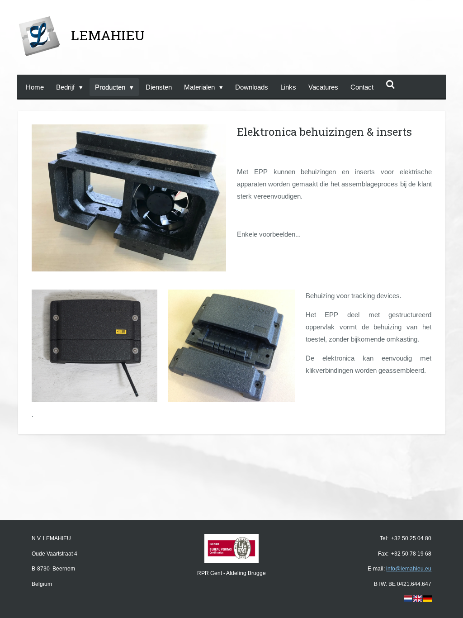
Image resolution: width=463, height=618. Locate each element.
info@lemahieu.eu (408, 569)
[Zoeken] (390, 84)
